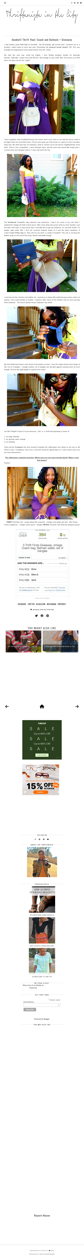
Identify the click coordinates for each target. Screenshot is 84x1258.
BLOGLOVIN (40, 604)
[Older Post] (77, 706)
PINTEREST (62, 604)
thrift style (50, 609)
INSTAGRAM (51, 604)
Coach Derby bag (16, 233)
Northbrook (12, 222)
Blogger (46, 1019)
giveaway (36, 609)
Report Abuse (42, 1215)
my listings (37, 985)
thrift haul (24, 44)
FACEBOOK (22, 604)
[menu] (5, 2)
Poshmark (33, 988)
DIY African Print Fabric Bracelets (42, 915)
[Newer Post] (7, 706)
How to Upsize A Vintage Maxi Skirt (42, 946)
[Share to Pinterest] (47, 615)
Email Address (41, 1002)
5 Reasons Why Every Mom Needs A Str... (60, 646)
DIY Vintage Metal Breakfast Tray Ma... (23, 646)
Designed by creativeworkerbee (42, 1254)
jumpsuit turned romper (58, 47)
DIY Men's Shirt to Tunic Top (42, 976)
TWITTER (31, 604)
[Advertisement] (42, 681)
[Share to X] (36, 615)
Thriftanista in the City (39, 1250)
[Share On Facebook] (41, 615)
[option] (23, 641)
